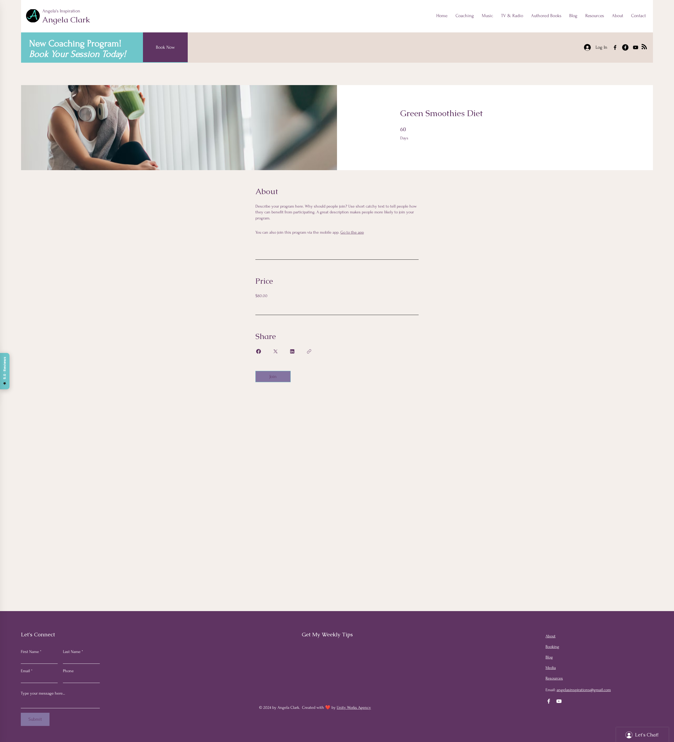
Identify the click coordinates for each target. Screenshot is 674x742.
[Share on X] (275, 351)
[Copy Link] (309, 351)
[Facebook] (615, 47)
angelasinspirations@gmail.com (584, 689)
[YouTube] (635, 47)
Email (25, 671)
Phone (68, 671)
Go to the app (352, 232)
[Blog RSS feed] (644, 47)
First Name (30, 652)
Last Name (72, 652)
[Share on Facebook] (258, 351)
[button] (594, 15)
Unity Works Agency (354, 707)
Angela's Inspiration (62, 10)
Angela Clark (66, 19)
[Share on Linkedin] (292, 351)
